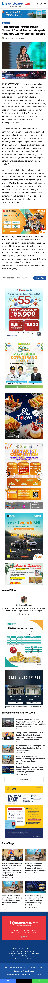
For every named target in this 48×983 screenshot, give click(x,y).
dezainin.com (29, 971)
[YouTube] (25, 614)
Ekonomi (6, 23)
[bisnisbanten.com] (16, 4)
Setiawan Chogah (24, 605)
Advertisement (27, 974)
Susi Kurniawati (9, 38)
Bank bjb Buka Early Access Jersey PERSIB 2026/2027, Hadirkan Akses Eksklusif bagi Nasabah (30, 769)
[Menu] (45, 5)
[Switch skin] (37, 5)
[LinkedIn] (22, 614)
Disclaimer (10, 974)
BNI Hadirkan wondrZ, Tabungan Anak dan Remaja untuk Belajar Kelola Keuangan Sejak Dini (31, 748)
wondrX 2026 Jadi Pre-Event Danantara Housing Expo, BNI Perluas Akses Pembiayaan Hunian (30, 758)
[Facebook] (19, 614)
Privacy (17, 974)
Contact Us (37, 974)
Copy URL (40, 278)
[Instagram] (28, 614)
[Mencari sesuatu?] (41, 5)
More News (24, 780)
